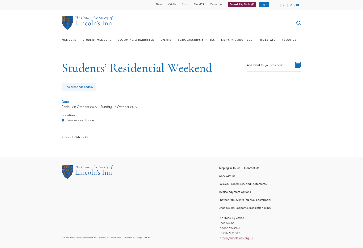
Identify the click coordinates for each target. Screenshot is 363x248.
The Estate (266, 39)
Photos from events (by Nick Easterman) (244, 199)
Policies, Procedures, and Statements (242, 184)
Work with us (226, 176)
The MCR (199, 4)
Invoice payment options (234, 191)
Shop (185, 4)
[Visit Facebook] (277, 5)
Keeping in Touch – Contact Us (238, 168)
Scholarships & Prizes (196, 39)
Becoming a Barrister (136, 39)
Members (69, 39)
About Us (289, 39)
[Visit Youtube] (298, 5)
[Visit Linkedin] (284, 5)
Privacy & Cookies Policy (110, 237)
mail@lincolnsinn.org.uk (237, 238)
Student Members (97, 39)
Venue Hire (216, 4)
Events (165, 39)
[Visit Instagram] (291, 5)
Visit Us (172, 4)
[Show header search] (298, 23)
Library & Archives (236, 39)
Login (264, 4)
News (159, 4)
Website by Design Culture (137, 237)
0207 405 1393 (231, 233)
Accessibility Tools (240, 4)
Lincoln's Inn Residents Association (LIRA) (244, 207)
